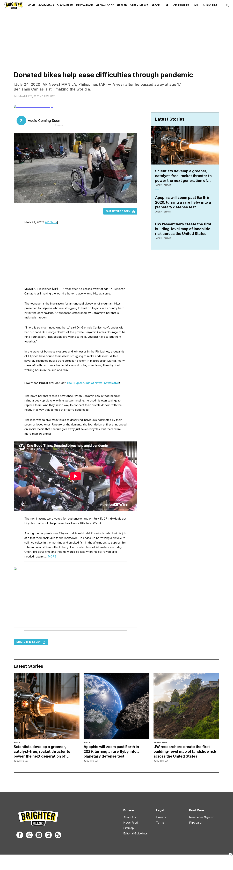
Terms (160, 822)
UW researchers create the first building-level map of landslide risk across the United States (183, 229)
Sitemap (128, 828)
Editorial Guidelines (135, 833)
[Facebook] (19, 835)
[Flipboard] (48, 835)
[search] (227, 5)
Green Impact (139, 5)
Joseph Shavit (163, 185)
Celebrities (181, 5)
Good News (46, 5)
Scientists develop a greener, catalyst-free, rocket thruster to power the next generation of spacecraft (183, 176)
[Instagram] (29, 835)
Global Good (105, 5)
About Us (129, 817)
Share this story (118, 211)
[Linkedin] (38, 835)
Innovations (84, 5)
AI (166, 5)
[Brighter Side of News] (13, 5)
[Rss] (58, 835)
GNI (196, 5)
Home (31, 5)
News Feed (130, 822)
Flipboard (195, 822)
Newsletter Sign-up (201, 817)
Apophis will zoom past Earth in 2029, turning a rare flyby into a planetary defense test (183, 202)
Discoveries (65, 5)
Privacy (161, 817)
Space (155, 5)
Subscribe (210, 5)
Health (122, 5)
